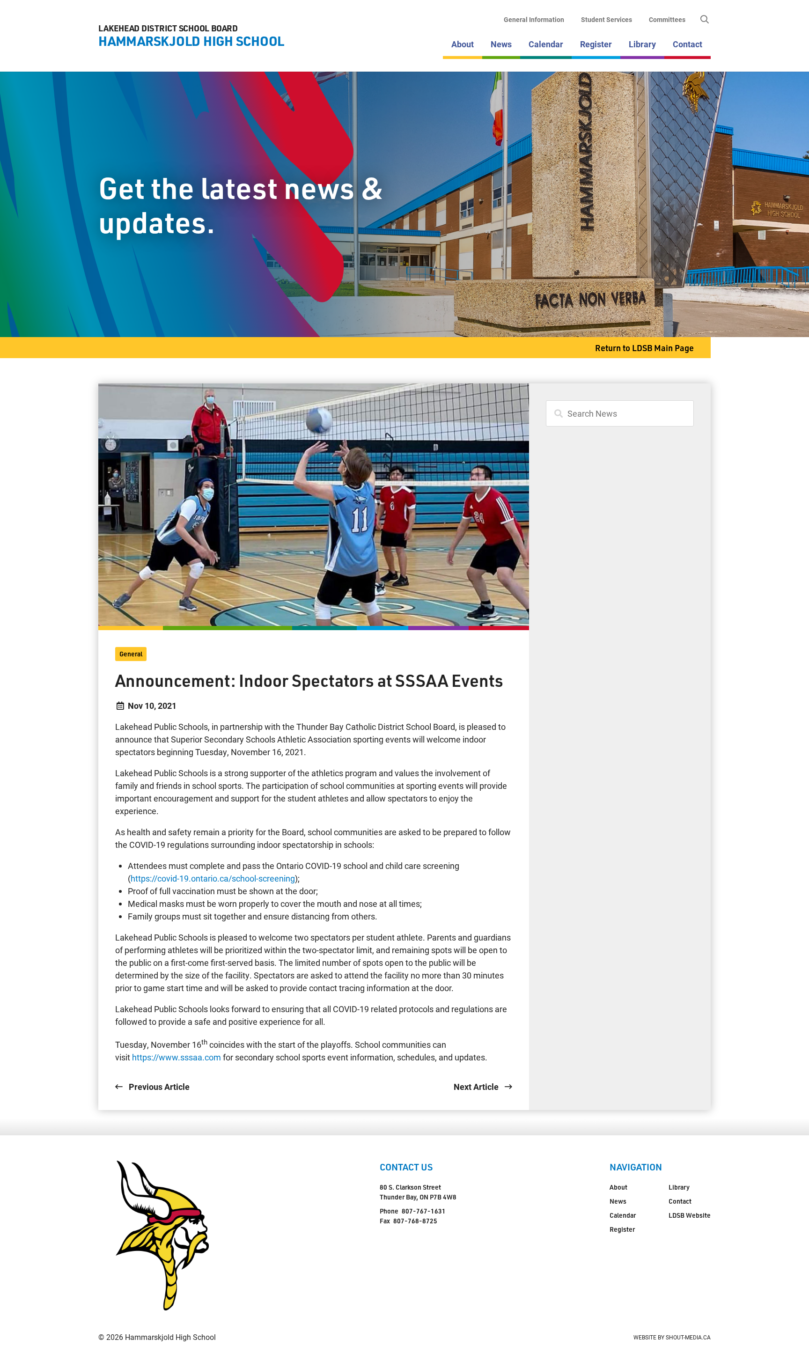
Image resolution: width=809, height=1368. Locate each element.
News (501, 44)
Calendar (546, 44)
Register (596, 44)
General (130, 654)
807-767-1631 (424, 1211)
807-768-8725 (415, 1221)
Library (642, 44)
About (462, 44)
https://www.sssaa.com (176, 1057)
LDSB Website (690, 1215)
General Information (534, 19)
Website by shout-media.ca (672, 1337)
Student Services (606, 19)
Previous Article (158, 1086)
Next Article (477, 1086)
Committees (667, 19)
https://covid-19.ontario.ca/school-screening (213, 878)
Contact (687, 44)
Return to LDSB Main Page (644, 347)
